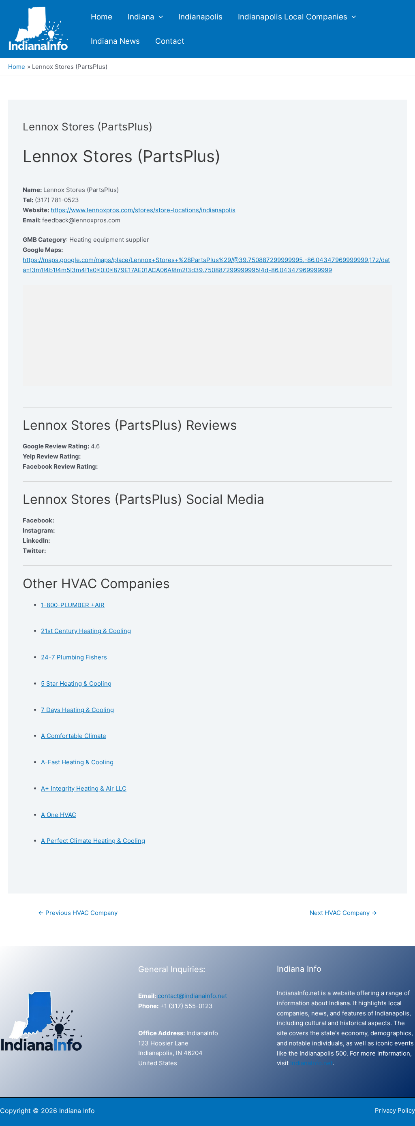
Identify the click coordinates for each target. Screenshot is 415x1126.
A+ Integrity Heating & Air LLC (83, 788)
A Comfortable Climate (73, 736)
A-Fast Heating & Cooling (77, 762)
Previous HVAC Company (78, 913)
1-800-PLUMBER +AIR (73, 605)
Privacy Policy (395, 1110)
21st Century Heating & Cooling (86, 631)
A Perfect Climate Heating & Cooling (93, 840)
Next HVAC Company (343, 913)
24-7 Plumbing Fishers (74, 657)
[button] (158, 17)
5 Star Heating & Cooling (76, 683)
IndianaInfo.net (311, 1063)
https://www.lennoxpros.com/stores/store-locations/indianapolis (143, 210)
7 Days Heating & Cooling (77, 710)
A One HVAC (58, 815)
